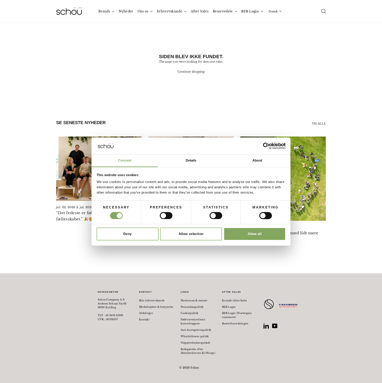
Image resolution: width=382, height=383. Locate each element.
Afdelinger (146, 313)
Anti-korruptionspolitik (196, 329)
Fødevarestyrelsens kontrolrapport (193, 321)
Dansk (273, 11)
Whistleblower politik (195, 336)
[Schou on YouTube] (274, 326)
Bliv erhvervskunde (151, 300)
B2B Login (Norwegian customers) (237, 315)
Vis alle (319, 123)
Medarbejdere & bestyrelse (156, 306)
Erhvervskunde (170, 11)
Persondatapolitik (192, 306)
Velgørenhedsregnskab (195, 342)
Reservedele (223, 11)
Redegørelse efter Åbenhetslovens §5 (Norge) (198, 351)
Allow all (255, 234)
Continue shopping (191, 71)
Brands (104, 11)
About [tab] (257, 160)
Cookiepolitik (190, 313)
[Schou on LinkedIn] (266, 326)
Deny (127, 234)
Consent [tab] (124, 160)
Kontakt (144, 319)
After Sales (199, 11)
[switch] (166, 215)
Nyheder (126, 11)
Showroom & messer (194, 300)
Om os (143, 11)
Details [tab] (191, 160)
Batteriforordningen (235, 323)
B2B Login (250, 11)
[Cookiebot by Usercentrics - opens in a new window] (266, 145)
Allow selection (191, 234)
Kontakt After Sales (234, 300)
